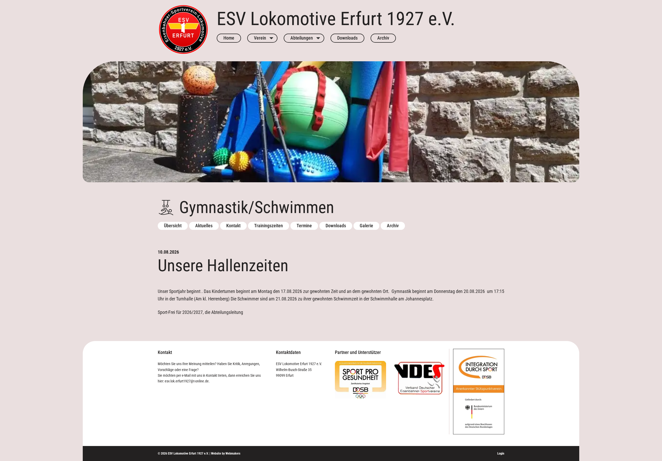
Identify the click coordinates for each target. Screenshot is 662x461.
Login (500, 453)
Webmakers (232, 453)
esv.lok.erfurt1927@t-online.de (187, 381)
